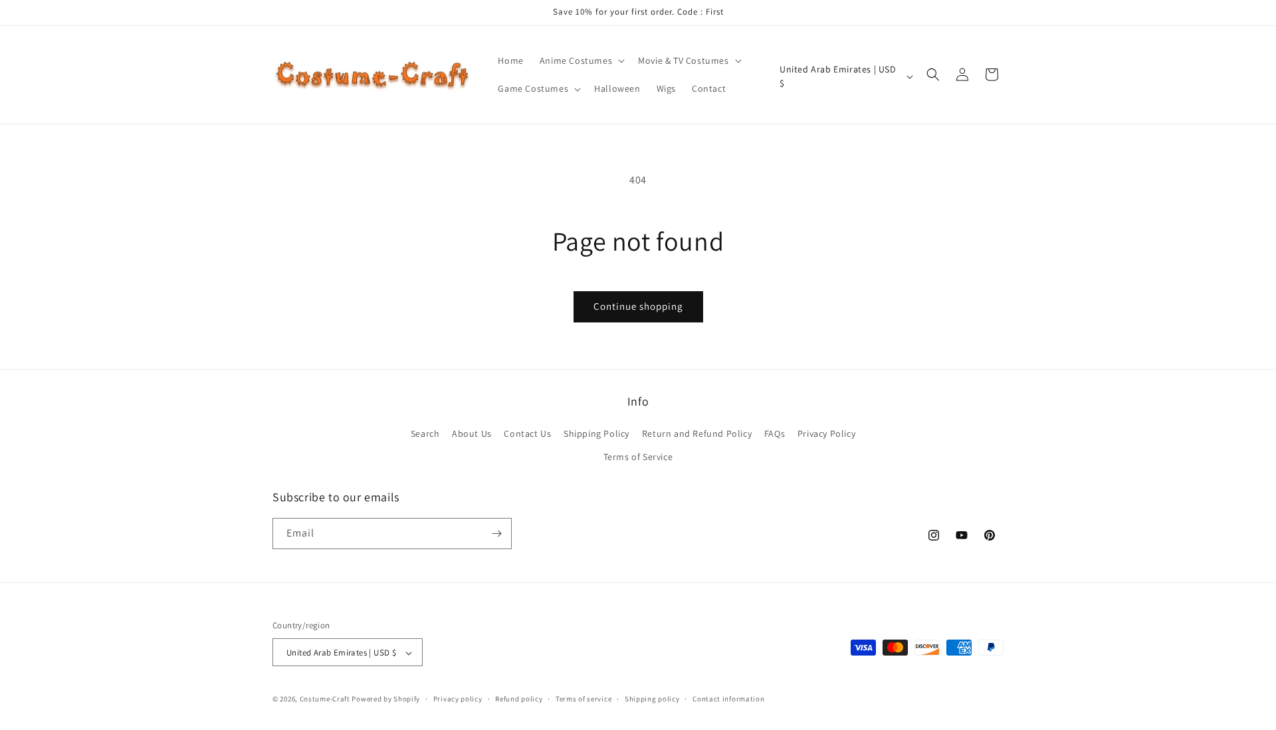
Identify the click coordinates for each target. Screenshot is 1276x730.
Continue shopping (638, 306)
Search (425, 433)
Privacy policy (457, 698)
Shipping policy (652, 698)
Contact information (728, 698)
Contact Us (527, 433)
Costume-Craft (325, 699)
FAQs (774, 433)
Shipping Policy (596, 433)
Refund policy (518, 698)
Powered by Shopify (386, 699)
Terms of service (583, 698)
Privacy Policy (826, 433)
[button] (581, 60)
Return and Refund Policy (697, 433)
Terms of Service (638, 457)
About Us (472, 433)
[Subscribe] (496, 533)
